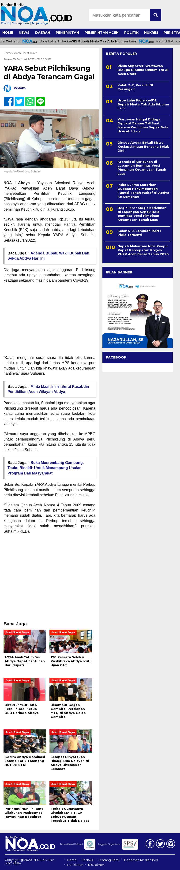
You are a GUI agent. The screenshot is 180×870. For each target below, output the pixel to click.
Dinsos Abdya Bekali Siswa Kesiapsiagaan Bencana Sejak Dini (143, 146)
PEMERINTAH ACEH (102, 32)
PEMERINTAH (67, 32)
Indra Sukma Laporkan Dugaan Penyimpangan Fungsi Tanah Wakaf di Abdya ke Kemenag (143, 190)
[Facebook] (6, 99)
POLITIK (131, 32)
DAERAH (42, 32)
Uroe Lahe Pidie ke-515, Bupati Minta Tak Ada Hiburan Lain (82, 41)
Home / (9, 53)
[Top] (169, 863)
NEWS (24, 32)
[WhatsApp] (28, 99)
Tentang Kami (108, 860)
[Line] (38, 99)
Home (72, 860)
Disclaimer (96, 864)
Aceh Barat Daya (25, 53)
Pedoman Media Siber (141, 860)
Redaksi (88, 860)
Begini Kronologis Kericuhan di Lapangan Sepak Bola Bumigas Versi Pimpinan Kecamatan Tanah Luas (142, 214)
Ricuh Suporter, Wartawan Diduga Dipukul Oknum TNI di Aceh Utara (143, 70)
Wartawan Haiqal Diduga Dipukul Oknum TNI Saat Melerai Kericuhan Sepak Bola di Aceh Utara (143, 125)
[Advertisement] (49, 320)
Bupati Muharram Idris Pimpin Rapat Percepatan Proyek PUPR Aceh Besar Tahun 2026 (143, 250)
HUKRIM (151, 32)
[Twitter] (17, 99)
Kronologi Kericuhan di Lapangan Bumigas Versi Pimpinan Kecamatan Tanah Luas (142, 167)
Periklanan (75, 864)
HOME (7, 32)
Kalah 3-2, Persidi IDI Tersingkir (135, 87)
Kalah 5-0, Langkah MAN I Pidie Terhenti (139, 233)
